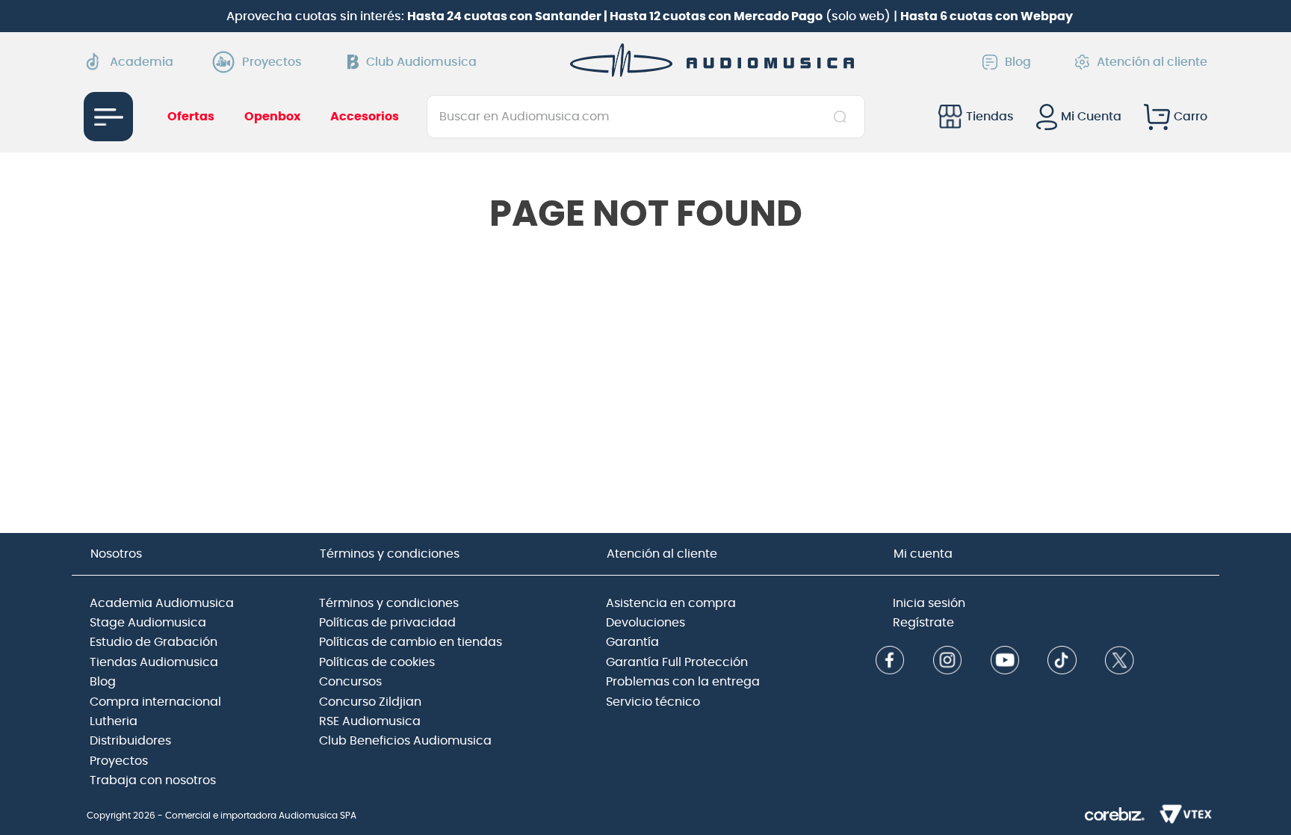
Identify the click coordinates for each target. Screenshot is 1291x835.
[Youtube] (1005, 662)
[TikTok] (1061, 662)
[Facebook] (890, 662)
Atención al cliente (1152, 62)
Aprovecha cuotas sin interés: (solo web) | (649, 16)
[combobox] (646, 116)
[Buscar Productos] (843, 117)
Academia (141, 62)
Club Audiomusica (421, 62)
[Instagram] (947, 662)
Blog (1018, 62)
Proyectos (272, 62)
